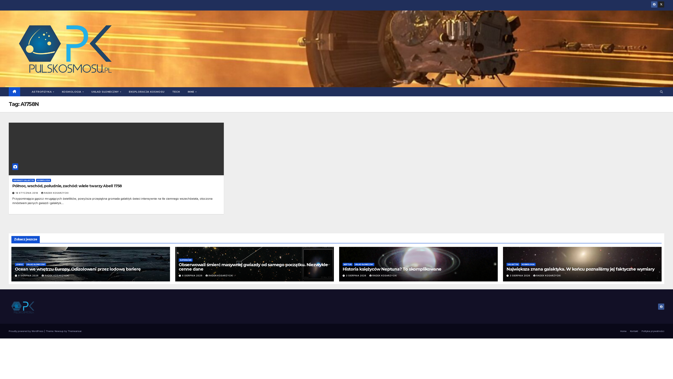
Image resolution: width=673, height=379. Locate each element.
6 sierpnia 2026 (28, 275)
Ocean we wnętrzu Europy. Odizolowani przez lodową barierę (78, 269)
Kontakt (634, 331)
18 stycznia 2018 (27, 193)
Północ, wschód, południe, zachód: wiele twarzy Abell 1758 (67, 186)
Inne (191, 91)
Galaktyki (513, 264)
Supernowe (186, 260)
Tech (176, 91)
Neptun (348, 264)
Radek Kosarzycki (56, 193)
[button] (661, 92)
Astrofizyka (42, 91)
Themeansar (74, 331)
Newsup (59, 331)
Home (623, 331)
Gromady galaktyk (23, 180)
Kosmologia (72, 91)
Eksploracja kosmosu (147, 91)
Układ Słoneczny (105, 91)
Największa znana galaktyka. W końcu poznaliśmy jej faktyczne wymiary (580, 269)
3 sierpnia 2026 (356, 275)
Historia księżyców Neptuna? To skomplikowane (392, 269)
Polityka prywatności (653, 331)
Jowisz (19, 264)
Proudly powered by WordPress (26, 331)
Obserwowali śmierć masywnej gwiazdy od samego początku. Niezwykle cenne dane (253, 267)
